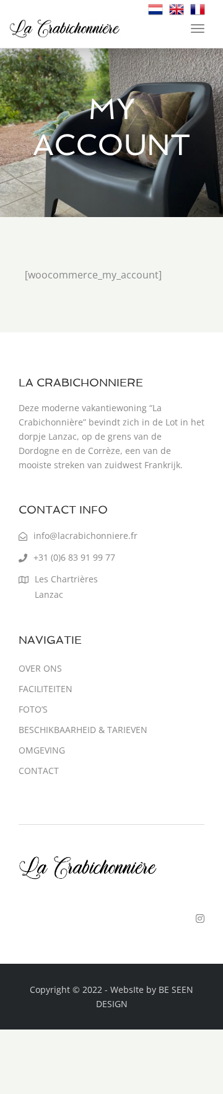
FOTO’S (33, 709)
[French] (197, 8)
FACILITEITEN (45, 689)
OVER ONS (40, 668)
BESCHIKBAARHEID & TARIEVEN (83, 730)
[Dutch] (155, 8)
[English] (176, 8)
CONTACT (39, 770)
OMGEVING (42, 750)
